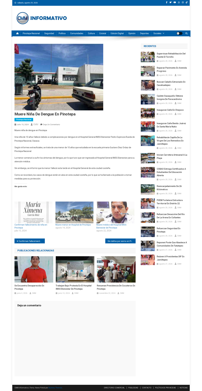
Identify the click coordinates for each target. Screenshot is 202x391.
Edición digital (117, 33)
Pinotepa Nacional (31, 33)
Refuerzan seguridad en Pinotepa (168, 230)
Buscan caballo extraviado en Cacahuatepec (171, 83)
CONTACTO (146, 388)
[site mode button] (179, 33)
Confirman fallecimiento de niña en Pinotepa (32, 241)
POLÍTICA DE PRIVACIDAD (165, 388)
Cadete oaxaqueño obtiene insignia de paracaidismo (170, 97)
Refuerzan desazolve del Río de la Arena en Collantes (171, 216)
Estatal (103, 33)
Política (62, 33)
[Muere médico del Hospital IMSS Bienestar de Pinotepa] (115, 212)
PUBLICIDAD (133, 388)
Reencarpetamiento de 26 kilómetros (169, 188)
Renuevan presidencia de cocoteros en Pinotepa (116, 287)
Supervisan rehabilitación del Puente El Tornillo (171, 55)
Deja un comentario (51, 124)
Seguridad (49, 33)
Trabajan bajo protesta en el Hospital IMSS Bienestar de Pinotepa (74, 287)
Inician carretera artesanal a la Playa (172, 156)
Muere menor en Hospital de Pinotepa (73, 225)
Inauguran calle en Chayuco (170, 110)
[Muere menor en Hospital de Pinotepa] (74, 212)
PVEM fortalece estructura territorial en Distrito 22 (170, 202)
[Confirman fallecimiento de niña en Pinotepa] (33, 212)
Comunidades (76, 33)
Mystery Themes (55, 388)
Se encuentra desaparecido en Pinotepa (29, 287)
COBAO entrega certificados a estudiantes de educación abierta (171, 172)
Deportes (144, 33)
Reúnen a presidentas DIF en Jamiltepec (170, 258)
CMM (35, 124)
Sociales (157, 33)
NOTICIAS (184, 388)
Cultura (91, 33)
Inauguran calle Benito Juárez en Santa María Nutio (171, 125)
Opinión (131, 33)
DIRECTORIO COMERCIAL (114, 388)
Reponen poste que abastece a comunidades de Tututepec (172, 244)
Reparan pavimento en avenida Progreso (172, 69)
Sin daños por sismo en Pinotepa (122, 241)
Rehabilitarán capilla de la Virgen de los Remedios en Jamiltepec (170, 140)
